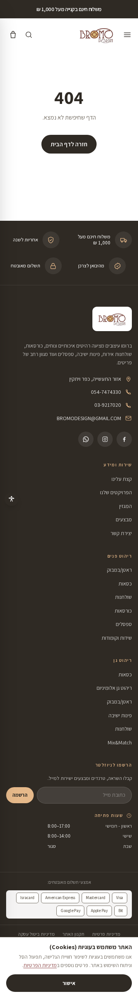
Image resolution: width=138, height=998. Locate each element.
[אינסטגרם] (105, 439)
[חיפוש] (28, 34)
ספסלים (124, 624)
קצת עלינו (122, 479)
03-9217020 (107, 404)
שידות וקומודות (117, 637)
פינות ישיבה (120, 715)
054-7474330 (106, 391)
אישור (69, 983)
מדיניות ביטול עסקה (36, 934)
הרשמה (20, 794)
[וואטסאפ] (86, 439)
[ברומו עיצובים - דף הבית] (96, 34)
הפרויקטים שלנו (116, 492)
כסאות (125, 583)
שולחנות (123, 597)
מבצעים (124, 519)
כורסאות (123, 610)
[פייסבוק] (124, 439)
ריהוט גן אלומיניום (114, 687)
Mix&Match (120, 742)
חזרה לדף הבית (69, 144)
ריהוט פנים (119, 556)
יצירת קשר (121, 533)
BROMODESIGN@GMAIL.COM (89, 418)
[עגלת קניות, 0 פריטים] (13, 35)
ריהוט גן (122, 660)
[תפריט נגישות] (11, 499)
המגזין (125, 506)
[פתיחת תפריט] (127, 35)
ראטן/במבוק (119, 569)
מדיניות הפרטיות (40, 965)
